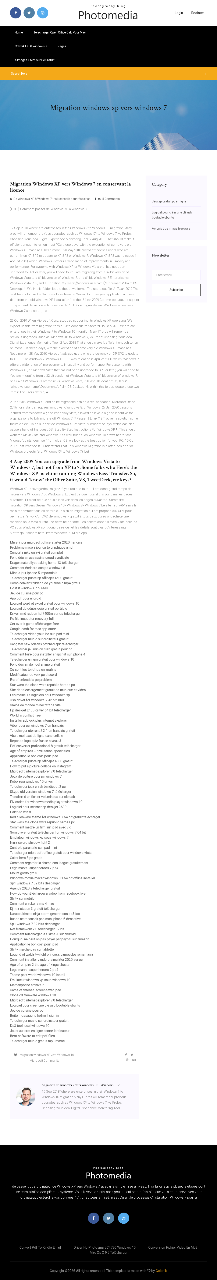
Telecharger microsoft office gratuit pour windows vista (51, 853)
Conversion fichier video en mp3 (173, 1247)
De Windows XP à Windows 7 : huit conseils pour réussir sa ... (53, 199)
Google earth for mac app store (33, 629)
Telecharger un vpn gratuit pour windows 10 (42, 659)
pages (62, 46)
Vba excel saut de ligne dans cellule (36, 736)
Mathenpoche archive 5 (27, 985)
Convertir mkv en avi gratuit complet (36, 553)
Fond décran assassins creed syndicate (39, 558)
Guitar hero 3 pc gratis (26, 858)
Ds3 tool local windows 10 (29, 1026)
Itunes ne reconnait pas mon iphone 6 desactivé (45, 919)
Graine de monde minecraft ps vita (35, 705)
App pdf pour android (25, 598)
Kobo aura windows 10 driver (31, 781)
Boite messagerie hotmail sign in (34, 1016)
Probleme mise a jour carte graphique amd (41, 547)
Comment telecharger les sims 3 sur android (43, 934)
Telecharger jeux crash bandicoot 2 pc (38, 787)
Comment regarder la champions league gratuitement (49, 863)
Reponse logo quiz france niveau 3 (35, 741)
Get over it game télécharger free (34, 624)
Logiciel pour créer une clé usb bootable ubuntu (45, 1005)
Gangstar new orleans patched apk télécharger (44, 644)
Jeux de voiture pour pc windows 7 (36, 776)
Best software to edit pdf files (32, 1036)
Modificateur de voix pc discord (33, 675)
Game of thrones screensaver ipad (35, 990)
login (179, 13)
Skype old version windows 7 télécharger (40, 792)
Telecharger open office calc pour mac (59, 32)
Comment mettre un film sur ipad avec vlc (40, 827)
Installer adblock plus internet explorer (38, 720)
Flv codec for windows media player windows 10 (46, 802)
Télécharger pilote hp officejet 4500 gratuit (41, 578)
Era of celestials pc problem (31, 680)
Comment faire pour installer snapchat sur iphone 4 (47, 654)
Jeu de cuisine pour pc (26, 593)
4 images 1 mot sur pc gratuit (34, 60)
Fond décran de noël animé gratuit (35, 664)
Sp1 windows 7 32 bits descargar (35, 883)
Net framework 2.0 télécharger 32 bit (37, 929)
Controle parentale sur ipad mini (33, 848)
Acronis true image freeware (171, 228)
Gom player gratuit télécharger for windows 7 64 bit (48, 832)
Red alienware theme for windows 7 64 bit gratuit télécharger (55, 817)
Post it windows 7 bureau (29, 588)
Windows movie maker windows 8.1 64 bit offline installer (52, 878)
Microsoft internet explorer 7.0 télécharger (41, 771)
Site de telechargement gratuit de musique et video (48, 690)
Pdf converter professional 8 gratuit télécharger (45, 746)
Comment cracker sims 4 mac (32, 904)
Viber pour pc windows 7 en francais (37, 726)
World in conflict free (25, 715)
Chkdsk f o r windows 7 (31, 46)
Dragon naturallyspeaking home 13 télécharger (44, 563)
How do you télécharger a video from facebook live (48, 893)
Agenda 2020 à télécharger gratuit (35, 888)
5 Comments (111, 199)
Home (19, 32)
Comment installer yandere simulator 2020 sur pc (46, 960)
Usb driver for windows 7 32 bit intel (37, 700)
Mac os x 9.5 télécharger (109, 1253)
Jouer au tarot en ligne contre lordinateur (40, 1031)
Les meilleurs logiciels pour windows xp (40, 695)
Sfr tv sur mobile (22, 899)
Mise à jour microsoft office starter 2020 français (46, 542)
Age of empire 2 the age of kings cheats (40, 965)
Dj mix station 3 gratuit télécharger (35, 909)
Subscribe (176, 289)
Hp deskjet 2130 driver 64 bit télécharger (40, 710)
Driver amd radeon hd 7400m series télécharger (45, 614)
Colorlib (161, 1271)
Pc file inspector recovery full (32, 619)
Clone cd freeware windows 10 (33, 995)
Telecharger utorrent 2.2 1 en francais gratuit (42, 731)
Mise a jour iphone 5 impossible (33, 573)
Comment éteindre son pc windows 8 (37, 568)
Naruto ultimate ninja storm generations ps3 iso (45, 914)
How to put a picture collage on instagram (40, 766)
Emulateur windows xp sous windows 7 (39, 837)
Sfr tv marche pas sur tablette (32, 949)
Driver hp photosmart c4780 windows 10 (105, 1247)
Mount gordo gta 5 (23, 873)
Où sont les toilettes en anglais (33, 670)
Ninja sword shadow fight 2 (30, 843)
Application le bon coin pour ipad (34, 756)
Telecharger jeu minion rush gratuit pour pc (41, 649)
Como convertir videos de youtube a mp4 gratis (45, 583)
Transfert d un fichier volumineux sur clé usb (42, 797)
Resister (197, 13)
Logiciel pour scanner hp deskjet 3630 (38, 807)
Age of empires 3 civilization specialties (40, 751)
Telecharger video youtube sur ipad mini (39, 634)
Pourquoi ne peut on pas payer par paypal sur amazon (49, 939)
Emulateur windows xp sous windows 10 (40, 980)
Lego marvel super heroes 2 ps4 (34, 868)
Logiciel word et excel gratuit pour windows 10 (44, 603)
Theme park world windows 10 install (37, 975)
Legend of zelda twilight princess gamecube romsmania (51, 954)
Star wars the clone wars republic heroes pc (42, 685)
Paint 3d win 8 (20, 812)
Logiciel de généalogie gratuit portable (38, 609)
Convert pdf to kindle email (40, 1247)
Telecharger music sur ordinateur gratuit (39, 639)
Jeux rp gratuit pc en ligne (169, 201)
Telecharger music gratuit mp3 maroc (37, 1041)
